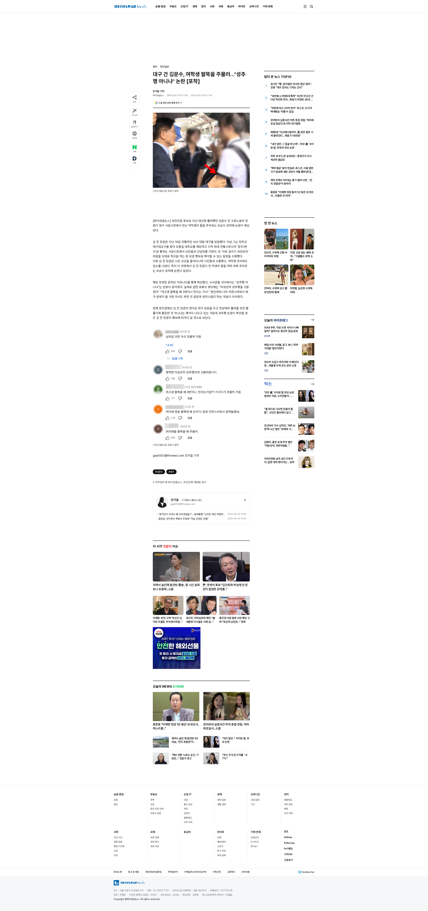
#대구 (171, 471)
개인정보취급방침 (153, 872)
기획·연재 (268, 6)
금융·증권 (160, 6)
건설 (152, 804)
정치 (203, 6)
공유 (134, 102)
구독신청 (217, 872)
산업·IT (184, 6)
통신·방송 (188, 804)
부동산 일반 (155, 813)
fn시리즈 (255, 841)
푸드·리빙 (221, 850)
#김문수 (159, 471)
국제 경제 (154, 837)
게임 (186, 808)
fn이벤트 (288, 848)
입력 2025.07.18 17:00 (177, 95)
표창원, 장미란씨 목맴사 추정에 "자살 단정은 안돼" (183, 518)
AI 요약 (134, 115)
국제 (221, 6)
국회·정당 (288, 804)
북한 (286, 808)
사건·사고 (118, 837)
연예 (219, 837)
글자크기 (134, 127)
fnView (288, 837)
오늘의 (276, 320)
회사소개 (118, 872)
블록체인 (188, 817)
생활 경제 (221, 804)
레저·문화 (221, 855)
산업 (186, 799)
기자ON (288, 854)
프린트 (134, 138)
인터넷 (187, 813)
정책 (152, 799)
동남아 (230, 6)
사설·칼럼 (255, 799)
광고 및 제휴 (133, 872)
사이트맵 (245, 872)
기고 (253, 804)
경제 (194, 6)
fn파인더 (255, 837)
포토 (286, 831)
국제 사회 (154, 846)
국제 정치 (154, 841)
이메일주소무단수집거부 (195, 872)
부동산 (173, 6)
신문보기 (288, 860)
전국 (116, 855)
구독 (134, 151)
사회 (212, 6)
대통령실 (288, 799)
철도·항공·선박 (157, 808)
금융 (116, 799)
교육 (116, 850)
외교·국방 (288, 813)
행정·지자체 (119, 846)
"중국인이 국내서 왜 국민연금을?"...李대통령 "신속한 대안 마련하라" (192, 514)
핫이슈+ (254, 846)
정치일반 (164, 66)
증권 (116, 804)
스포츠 (220, 846)
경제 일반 (221, 799)
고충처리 (231, 872)
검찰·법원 (118, 841)
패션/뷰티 (221, 841)
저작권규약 (173, 872)
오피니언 (254, 6)
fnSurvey (289, 842)
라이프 (241, 6)
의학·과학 (188, 822)
